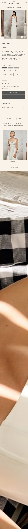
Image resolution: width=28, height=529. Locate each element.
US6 (4, 70)
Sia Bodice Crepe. (15, 59)
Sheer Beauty (13, 7)
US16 (17, 74)
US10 (16, 70)
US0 (4, 65)
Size (3, 63)
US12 (5, 74)
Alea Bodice (12, 161)
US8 (10, 70)
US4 (16, 65)
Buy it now (13, 97)
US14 (11, 74)
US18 (5, 79)
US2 (10, 65)
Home (8, 7)
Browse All (14, 167)
